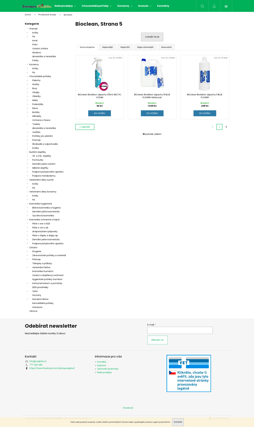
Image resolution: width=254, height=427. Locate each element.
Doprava (101, 365)
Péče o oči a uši (40, 227)
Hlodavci (36, 52)
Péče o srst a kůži (41, 223)
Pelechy (36, 80)
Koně (35, 40)
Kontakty (101, 361)
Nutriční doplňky (37, 152)
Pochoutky (37, 159)
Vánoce (33, 311)
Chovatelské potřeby (40, 76)
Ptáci (35, 44)
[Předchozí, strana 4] (219, 127)
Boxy (34, 88)
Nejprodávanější (145, 47)
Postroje (36, 140)
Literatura (37, 307)
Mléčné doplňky (40, 167)
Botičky (36, 112)
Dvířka (35, 148)
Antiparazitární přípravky (45, 231)
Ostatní (33, 247)
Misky (35, 100)
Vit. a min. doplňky (41, 155)
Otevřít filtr (152, 36)
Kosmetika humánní (42, 271)
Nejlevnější (107, 47)
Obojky (35, 92)
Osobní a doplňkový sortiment (48, 275)
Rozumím (178, 422)
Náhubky (36, 116)
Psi (33, 36)
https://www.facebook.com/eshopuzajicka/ (52, 368)
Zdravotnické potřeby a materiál (49, 255)
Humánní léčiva (40, 299)
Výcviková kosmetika (43, 215)
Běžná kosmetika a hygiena (46, 207)
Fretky (35, 60)
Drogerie (36, 251)
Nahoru (86, 126)
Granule (33, 28)
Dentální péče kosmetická (45, 211)
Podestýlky (37, 104)
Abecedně (166, 47)
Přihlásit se (157, 340)
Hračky (35, 84)
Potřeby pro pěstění (42, 136)
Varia (35, 291)
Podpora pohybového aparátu (47, 171)
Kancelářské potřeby (43, 303)
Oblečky (36, 96)
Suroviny (36, 295)
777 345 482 (35, 364)
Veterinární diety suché (41, 179)
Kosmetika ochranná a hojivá (44, 219)
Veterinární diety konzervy (42, 191)
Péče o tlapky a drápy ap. (45, 235)
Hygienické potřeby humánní (47, 279)
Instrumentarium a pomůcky (47, 283)
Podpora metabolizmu (43, 175)
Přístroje (36, 259)
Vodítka (36, 132)
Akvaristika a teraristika (44, 56)
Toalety (36, 124)
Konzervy (34, 64)
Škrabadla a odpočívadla (45, 144)
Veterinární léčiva (41, 267)
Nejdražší (125, 47)
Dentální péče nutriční (43, 163)
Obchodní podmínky (107, 368)
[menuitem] (65, 6)
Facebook (128, 407)
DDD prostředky (40, 287)
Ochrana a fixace (41, 120)
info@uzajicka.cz (38, 361)
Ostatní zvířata (40, 48)
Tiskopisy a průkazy (42, 263)
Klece (35, 108)
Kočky (35, 32)
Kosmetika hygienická (40, 203)
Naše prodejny (104, 372)
